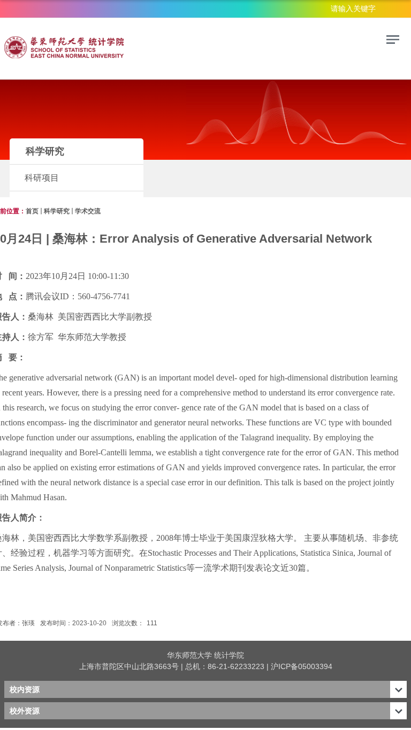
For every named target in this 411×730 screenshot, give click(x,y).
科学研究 (57, 211)
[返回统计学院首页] (79, 47)
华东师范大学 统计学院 (205, 655)
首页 (32, 211)
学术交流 (88, 211)
